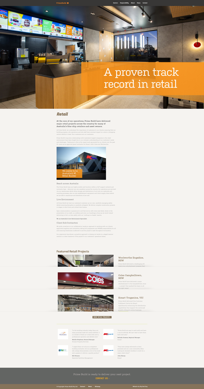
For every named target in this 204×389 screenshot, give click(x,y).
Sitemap (97, 386)
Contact (145, 3)
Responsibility (124, 3)
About (133, 3)
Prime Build (63, 3)
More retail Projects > (102, 317)
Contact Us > (102, 378)
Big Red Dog (143, 386)
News (138, 3)
